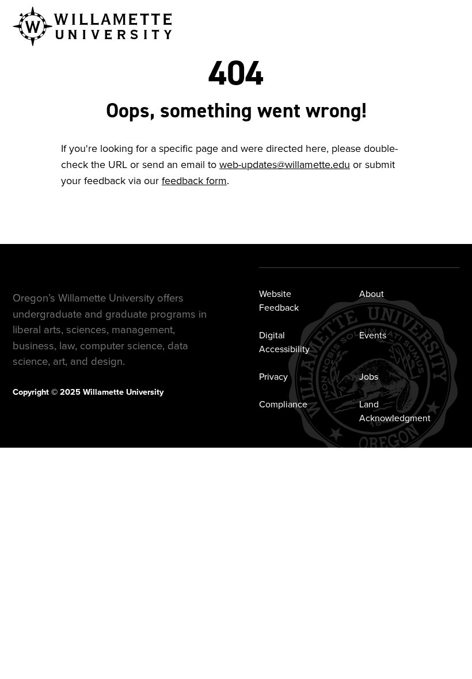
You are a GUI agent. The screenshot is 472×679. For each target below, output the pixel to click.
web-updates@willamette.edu (284, 164)
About (371, 293)
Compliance (283, 404)
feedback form (194, 180)
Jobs (368, 376)
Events (372, 335)
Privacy (273, 376)
